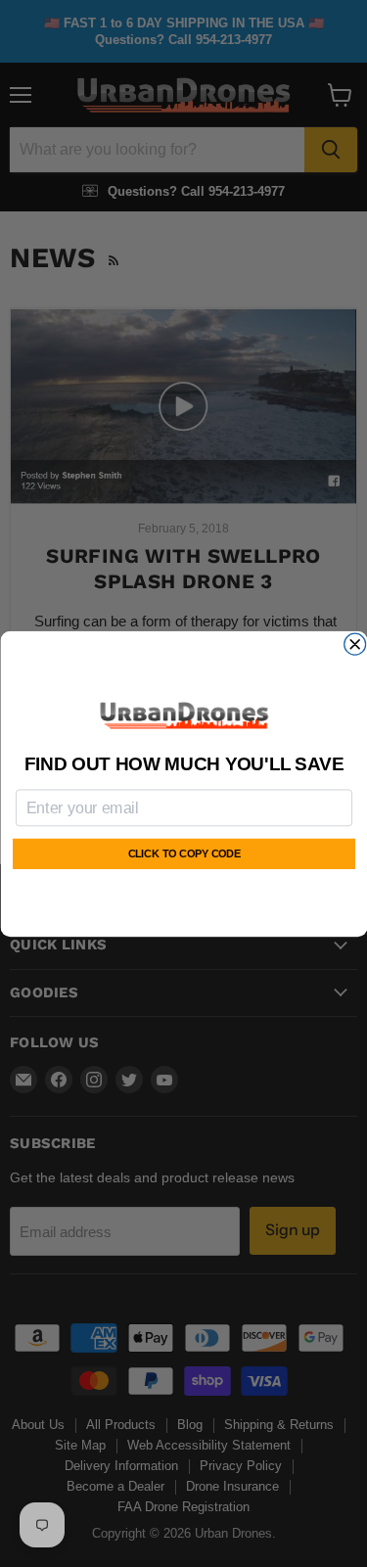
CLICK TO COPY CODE (183, 853)
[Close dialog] (354, 644)
